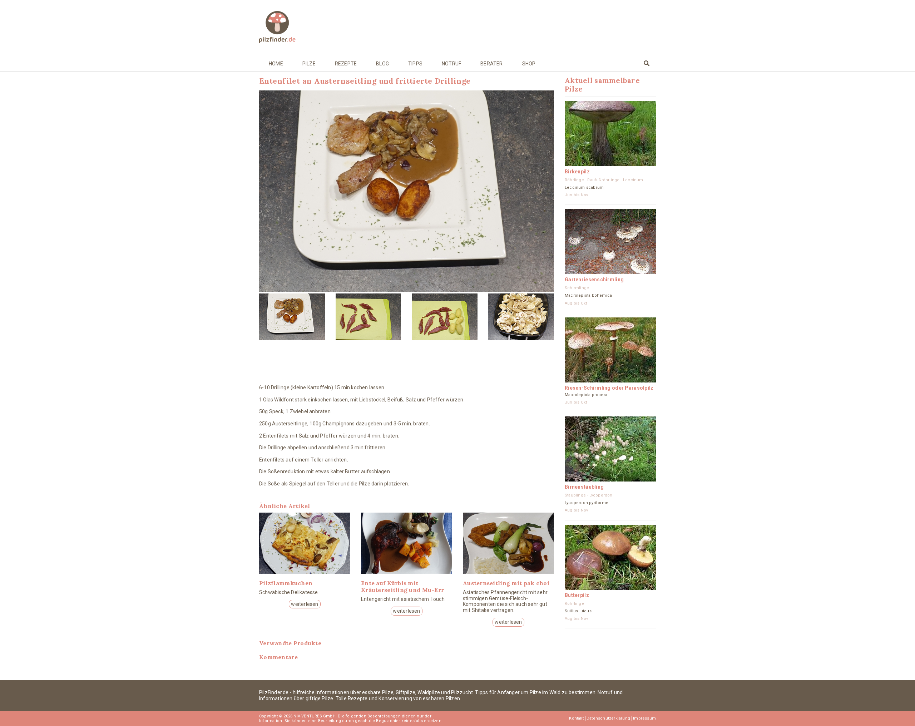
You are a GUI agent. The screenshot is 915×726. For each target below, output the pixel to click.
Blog (382, 63)
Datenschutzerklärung (608, 718)
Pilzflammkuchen (285, 583)
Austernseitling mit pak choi (506, 583)
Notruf (451, 63)
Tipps (415, 63)
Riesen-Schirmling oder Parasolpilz (609, 388)
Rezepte (346, 63)
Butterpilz (577, 595)
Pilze (309, 63)
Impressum (644, 718)
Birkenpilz (577, 171)
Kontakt (576, 718)
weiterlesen (304, 604)
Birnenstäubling (584, 487)
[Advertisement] (509, 27)
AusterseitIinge (289, 423)
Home (276, 63)
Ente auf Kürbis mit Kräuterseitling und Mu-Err (402, 586)
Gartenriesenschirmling (594, 279)
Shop (529, 63)
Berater (491, 63)
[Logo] (304, 28)
